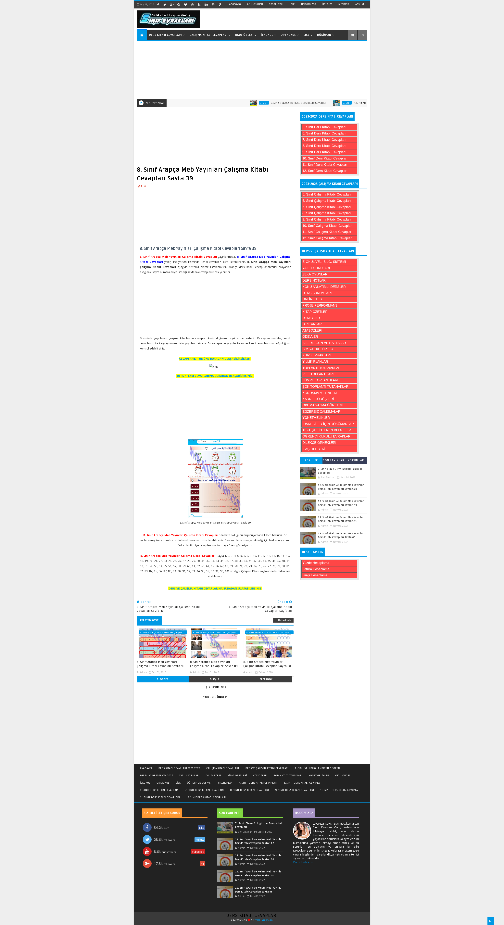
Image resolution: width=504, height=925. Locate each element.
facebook (265, 679)
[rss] (199, 4)
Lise (306, 35)
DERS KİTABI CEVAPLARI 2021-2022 (179, 768)
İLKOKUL (145, 782)
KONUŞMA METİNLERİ (319, 393)
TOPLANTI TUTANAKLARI (322, 368)
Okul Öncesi (244, 35)
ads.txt (359, 4)
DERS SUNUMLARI (317, 293)
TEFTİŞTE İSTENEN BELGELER (326, 430)
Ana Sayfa (146, 768)
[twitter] (165, 4)
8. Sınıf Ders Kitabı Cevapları (324, 146)
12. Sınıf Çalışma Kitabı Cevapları (327, 238)
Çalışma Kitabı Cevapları (208, 35)
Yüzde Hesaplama (315, 563)
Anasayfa (235, 4)
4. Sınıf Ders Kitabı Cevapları (258, 782)
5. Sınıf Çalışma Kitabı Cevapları (326, 194)
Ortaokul (288, 35)
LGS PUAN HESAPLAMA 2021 (156, 775)
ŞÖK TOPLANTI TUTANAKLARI (325, 386)
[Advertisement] (252, 69)
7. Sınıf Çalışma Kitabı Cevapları (326, 207)
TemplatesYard (264, 920)
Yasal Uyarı (276, 4)
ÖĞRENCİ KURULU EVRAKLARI (326, 436)
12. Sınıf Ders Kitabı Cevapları (324, 171)
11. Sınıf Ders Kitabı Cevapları (324, 165)
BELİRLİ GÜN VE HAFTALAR (324, 343)
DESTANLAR (312, 324)
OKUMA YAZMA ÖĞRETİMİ (322, 405)
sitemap (343, 4)
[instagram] (213, 4)
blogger (162, 679)
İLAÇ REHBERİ (313, 449)
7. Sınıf (239, 102)
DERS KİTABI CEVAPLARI (252, 915)
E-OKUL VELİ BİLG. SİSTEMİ (324, 262)
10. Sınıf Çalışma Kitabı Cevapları (327, 226)
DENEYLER (311, 318)
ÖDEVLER (310, 336)
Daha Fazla (285, 620)
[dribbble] (192, 4)
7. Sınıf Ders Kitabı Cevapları (324, 140)
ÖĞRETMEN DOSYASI (199, 782)
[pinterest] (179, 4)
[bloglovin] (185, 4)
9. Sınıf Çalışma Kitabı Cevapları (326, 219)
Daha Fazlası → (303, 862)
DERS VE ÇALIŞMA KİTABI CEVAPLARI (267, 768)
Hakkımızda (308, 4)
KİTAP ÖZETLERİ (315, 312)
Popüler (311, 460)
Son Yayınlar (333, 460)
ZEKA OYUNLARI (315, 274)
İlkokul (267, 35)
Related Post (149, 620)
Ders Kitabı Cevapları (165, 35)
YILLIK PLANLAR (315, 361)
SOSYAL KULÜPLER (317, 349)
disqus (214, 679)
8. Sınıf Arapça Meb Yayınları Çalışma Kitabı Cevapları (161, 632)
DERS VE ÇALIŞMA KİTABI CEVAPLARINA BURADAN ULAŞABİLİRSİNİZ (215, 588)
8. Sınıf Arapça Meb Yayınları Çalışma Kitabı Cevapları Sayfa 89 (214, 664)
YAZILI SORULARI (316, 268)
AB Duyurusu (255, 4)
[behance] (206, 4)
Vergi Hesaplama (314, 575)
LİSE (178, 782)
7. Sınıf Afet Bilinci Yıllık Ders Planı (350, 103)
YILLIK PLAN (225, 782)
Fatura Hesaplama (315, 569)
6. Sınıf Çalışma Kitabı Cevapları (326, 201)
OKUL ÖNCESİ (343, 775)
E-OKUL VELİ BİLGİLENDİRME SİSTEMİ (317, 768)
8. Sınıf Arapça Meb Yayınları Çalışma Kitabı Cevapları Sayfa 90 (160, 664)
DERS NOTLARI (314, 280)
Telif (292, 4)
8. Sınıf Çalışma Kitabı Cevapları (326, 213)
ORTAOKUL (163, 782)
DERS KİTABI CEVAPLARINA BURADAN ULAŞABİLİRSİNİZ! (215, 376)
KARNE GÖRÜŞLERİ (318, 399)
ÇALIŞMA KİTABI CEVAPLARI (222, 768)
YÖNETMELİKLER (316, 418)
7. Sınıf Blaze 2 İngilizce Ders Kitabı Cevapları (274, 103)
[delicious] (220, 4)
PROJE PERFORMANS (319, 305)
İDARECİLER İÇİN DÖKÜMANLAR (328, 424)
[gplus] (172, 4)
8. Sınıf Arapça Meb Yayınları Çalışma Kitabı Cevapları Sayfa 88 (267, 664)
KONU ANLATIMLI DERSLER (324, 287)
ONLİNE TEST (313, 299)
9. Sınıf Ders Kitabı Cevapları (324, 152)
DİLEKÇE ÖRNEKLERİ (319, 443)
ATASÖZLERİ (312, 330)
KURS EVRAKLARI (316, 355)
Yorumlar (356, 460)
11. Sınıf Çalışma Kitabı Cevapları (327, 232)
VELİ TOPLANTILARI (318, 374)
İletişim (327, 4)
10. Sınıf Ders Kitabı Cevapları (324, 158)
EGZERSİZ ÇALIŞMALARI (321, 411)
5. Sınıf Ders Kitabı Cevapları (324, 127)
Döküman (324, 35)
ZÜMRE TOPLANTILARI (320, 380)
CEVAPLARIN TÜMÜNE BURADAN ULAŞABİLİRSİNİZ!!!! (215, 359)
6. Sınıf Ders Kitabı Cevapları (324, 133)
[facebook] (158, 4)
